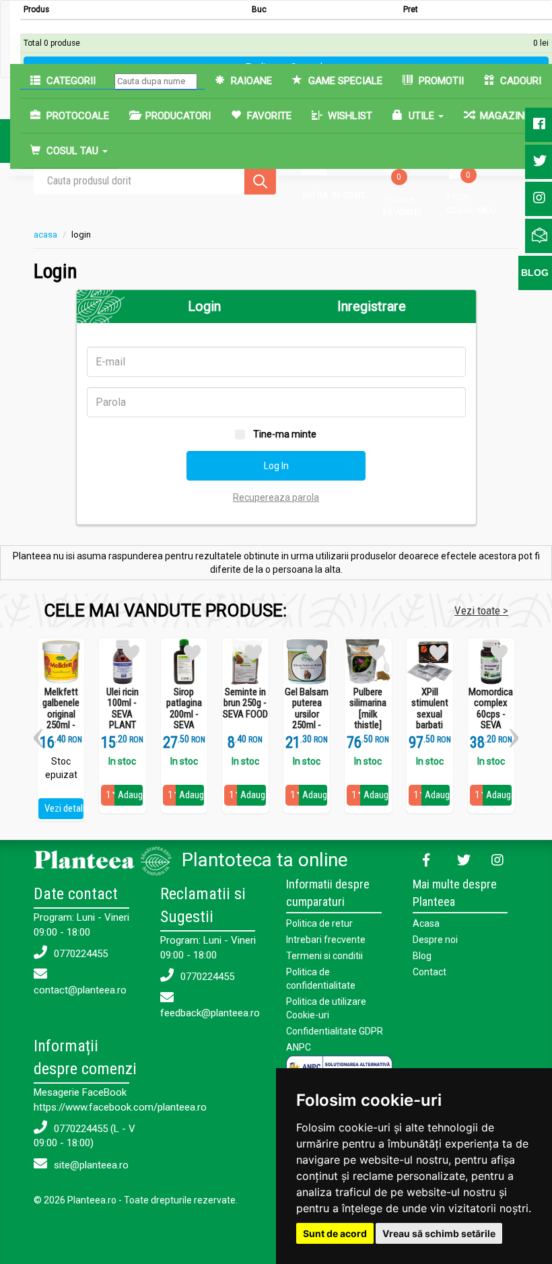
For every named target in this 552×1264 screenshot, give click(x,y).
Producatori (177, 116)
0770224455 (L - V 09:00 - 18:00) (84, 1136)
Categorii (70, 81)
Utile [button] (421, 116)
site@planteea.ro (90, 1165)
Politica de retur (319, 923)
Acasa (426, 923)
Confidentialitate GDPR (334, 1031)
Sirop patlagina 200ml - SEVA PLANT (184, 714)
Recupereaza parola (276, 497)
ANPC (298, 1047)
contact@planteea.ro (80, 990)
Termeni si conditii (324, 955)
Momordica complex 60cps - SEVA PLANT (491, 714)
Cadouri (519, 81)
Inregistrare (371, 306)
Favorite (267, 116)
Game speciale (344, 81)
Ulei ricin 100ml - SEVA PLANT (122, 709)
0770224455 (79, 954)
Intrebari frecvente (326, 939)
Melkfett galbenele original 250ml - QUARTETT (60, 714)
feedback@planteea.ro (210, 1013)
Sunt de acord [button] (335, 1233)
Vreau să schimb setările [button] (438, 1233)
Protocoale (76, 116)
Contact (429, 972)
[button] (38, 733)
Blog (422, 955)
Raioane (250, 81)
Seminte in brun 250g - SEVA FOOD (245, 703)
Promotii (440, 81)
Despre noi (435, 939)
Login (204, 306)
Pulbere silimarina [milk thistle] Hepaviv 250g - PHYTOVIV (368, 726)
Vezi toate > (481, 610)
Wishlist (348, 116)
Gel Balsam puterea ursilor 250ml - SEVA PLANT (307, 720)
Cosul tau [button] (72, 151)
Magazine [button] (504, 116)
